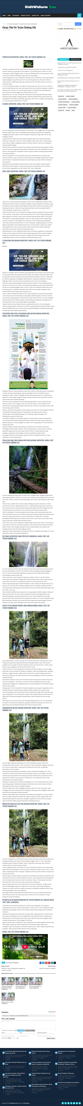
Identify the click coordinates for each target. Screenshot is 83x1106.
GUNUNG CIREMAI (70, 96)
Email (21, 1032)
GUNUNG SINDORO (62, 104)
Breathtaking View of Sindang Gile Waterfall (68, 78)
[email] (74, 1103)
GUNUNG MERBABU (73, 99)
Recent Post (63, 59)
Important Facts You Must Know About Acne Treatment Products (69, 63)
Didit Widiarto (27, 1103)
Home (4, 15)
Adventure (61, 96)
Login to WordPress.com (30, 1030)
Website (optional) (41, 1032)
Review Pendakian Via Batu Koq (66, 1073)
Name (3, 1032)
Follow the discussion (54, 1011)
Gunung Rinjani (72, 107)
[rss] (71, 1103)
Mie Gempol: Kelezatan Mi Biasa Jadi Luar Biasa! (68, 81)
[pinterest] (80, 1103)
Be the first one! (24, 1015)
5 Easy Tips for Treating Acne (65, 70)
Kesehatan (16, 15)
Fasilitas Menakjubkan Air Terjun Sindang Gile (35, 987)
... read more (21, 1081)
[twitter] (63, 1103)
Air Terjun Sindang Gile (12, 24)
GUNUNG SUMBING (73, 104)
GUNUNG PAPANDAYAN (63, 102)
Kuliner (68, 110)
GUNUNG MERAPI (62, 99)
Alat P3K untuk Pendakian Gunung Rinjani (68, 1082)
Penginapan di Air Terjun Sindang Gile (7, 1002)
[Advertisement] (28, 43)
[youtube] (77, 1103)
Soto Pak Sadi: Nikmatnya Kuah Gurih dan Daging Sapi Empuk (68, 74)
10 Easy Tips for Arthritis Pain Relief (66, 67)
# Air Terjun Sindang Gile (12, 962)
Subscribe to (5, 1038)
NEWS (9, 15)
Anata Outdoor (45, 15)
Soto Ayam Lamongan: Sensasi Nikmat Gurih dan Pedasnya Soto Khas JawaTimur (69, 90)
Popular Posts (75, 59)
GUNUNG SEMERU (75, 102)
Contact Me (35, 15)
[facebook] (65, 1103)
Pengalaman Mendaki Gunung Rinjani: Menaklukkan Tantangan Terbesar (67, 86)
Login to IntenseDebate (20, 1030)
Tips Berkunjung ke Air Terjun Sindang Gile (20, 987)
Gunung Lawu (62, 107)
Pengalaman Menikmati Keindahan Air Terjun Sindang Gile (7, 988)
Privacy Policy (25, 15)
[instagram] (68, 1103)
